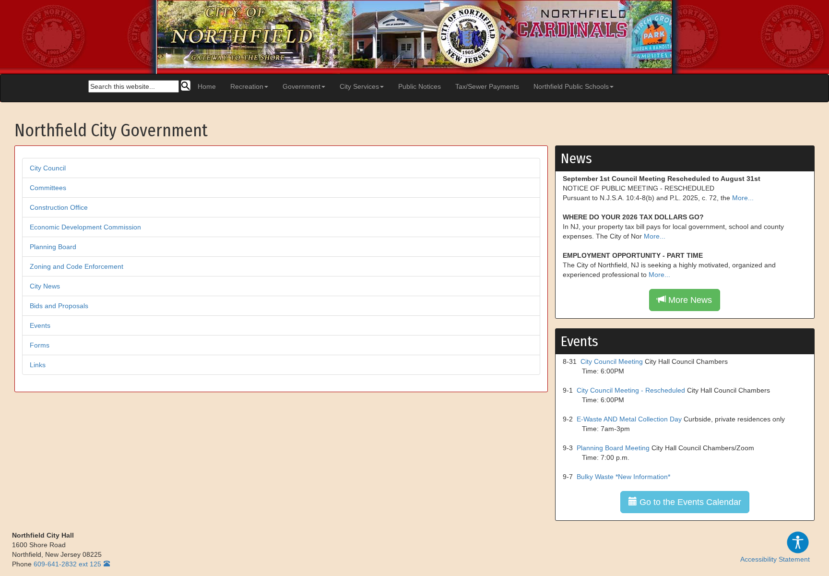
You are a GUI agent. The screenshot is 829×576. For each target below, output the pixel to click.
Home (207, 86)
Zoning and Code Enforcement (76, 266)
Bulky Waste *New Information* (623, 476)
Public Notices (419, 86)
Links (38, 365)
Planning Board (53, 247)
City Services (359, 86)
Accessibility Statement (775, 559)
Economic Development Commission (85, 227)
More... (743, 198)
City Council (48, 168)
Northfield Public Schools (571, 86)
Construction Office (59, 207)
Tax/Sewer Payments (487, 86)
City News (45, 286)
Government (301, 86)
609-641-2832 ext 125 (67, 564)
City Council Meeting (611, 361)
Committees (48, 188)
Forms (39, 345)
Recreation (246, 86)
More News (689, 300)
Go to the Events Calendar (689, 502)
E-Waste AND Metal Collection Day (629, 419)
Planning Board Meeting (613, 448)
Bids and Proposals (59, 306)
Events (40, 325)
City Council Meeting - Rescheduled (631, 390)
